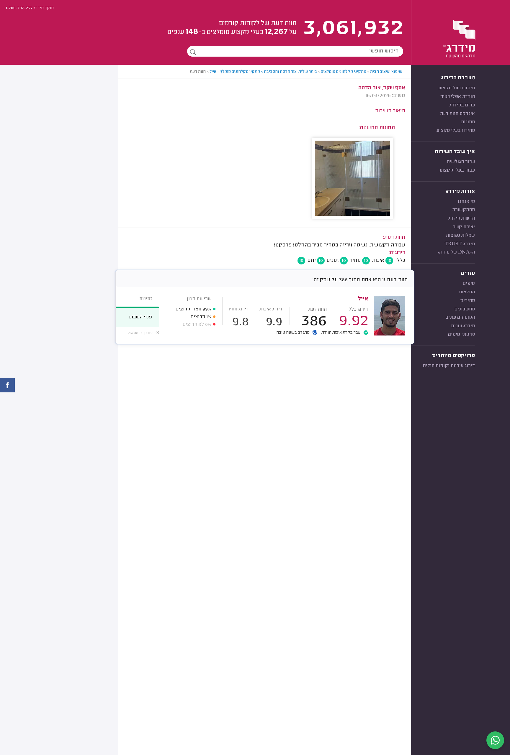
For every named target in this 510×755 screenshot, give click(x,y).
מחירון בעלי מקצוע (456, 130)
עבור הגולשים (461, 162)
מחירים (467, 300)
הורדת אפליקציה (457, 96)
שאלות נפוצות (460, 235)
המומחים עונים (460, 317)
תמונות (468, 122)
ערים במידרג (462, 105)
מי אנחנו (466, 201)
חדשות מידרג (461, 218)
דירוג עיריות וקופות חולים (449, 366)
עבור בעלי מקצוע (457, 170)
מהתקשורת (463, 210)
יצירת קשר (464, 227)
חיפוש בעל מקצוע (456, 88)
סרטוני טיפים (461, 334)
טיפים (469, 283)
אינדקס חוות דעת (457, 113)
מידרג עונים (463, 326)
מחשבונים (465, 309)
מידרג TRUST (459, 244)
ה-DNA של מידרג (456, 252)
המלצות (467, 292)
